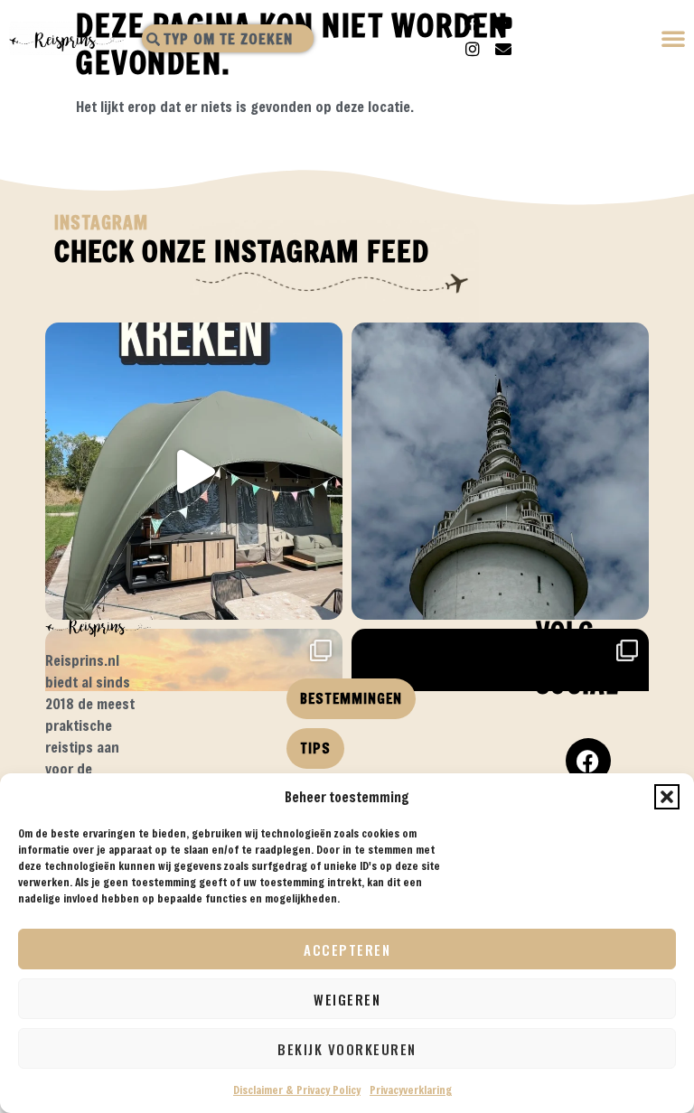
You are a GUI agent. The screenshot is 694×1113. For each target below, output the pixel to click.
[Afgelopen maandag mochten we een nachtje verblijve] (193, 471)
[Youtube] (503, 22)
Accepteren (347, 949)
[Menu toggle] (674, 40)
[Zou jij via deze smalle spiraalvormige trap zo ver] (500, 471)
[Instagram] (472, 49)
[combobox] (228, 38)
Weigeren (347, 999)
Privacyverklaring (411, 1089)
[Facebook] (472, 22)
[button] (667, 797)
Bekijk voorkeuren (347, 1049)
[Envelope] (503, 49)
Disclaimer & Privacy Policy (297, 1089)
